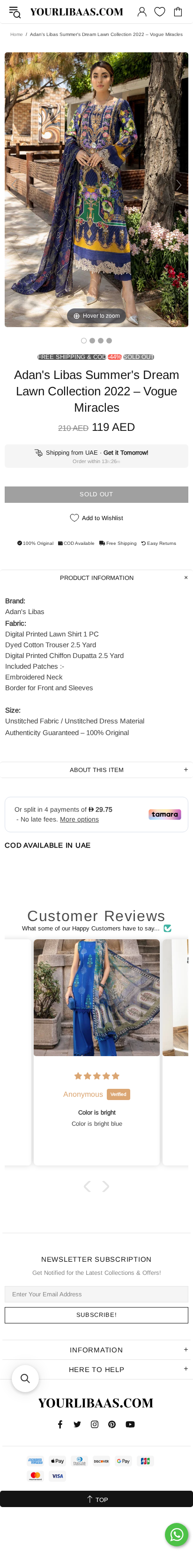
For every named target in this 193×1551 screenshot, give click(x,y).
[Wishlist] (160, 12)
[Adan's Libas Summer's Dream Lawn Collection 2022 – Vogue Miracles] (84, 340)
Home (16, 34)
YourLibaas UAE (77, 12)
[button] (89, 1186)
